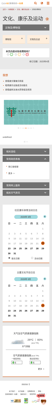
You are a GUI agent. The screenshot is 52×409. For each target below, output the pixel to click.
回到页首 (25, 384)
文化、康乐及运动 (23, 9)
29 (43, 248)
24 (15, 248)
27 (31, 248)
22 (43, 243)
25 (20, 248)
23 (9, 248)
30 (9, 253)
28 (37, 248)
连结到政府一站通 (11, 394)
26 (26, 248)
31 (15, 253)
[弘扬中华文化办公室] (26, 123)
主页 (4, 9)
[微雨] (16, 343)
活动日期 (38, 258)
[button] (35, 3)
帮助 (39, 391)
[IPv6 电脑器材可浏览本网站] (26, 400)
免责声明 (33, 394)
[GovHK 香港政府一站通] (12, 3)
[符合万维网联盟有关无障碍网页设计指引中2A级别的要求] (16, 401)
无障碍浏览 (31, 391)
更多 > (11, 173)
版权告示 (23, 394)
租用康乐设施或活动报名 (16, 85)
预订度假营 (13, 167)
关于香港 (21, 391)
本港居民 (11, 9)
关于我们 (12, 391)
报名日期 (15, 258)
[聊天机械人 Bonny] (41, 399)
